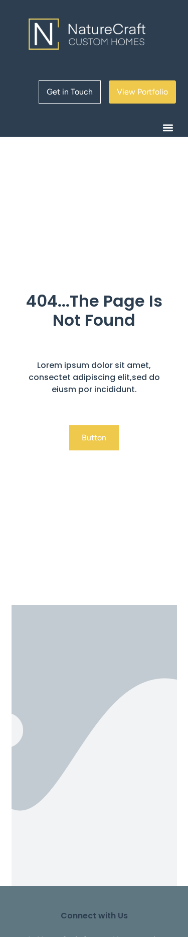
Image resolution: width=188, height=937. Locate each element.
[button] (167, 128)
